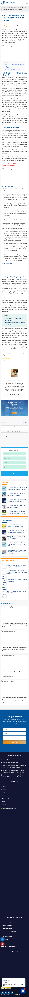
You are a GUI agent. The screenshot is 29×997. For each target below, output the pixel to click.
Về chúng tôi (4, 789)
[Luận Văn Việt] (8, 2)
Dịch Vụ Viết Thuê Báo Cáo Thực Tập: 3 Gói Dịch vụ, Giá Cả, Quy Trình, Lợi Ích (16, 512)
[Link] (15, 431)
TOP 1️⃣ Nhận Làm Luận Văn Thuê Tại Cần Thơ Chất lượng (16, 537)
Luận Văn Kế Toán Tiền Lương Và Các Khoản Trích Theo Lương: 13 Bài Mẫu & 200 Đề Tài (17, 572)
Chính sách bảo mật (6, 922)
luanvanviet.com (12, 384)
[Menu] (27, 3)
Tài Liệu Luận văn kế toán (13, 7)
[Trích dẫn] (12, 431)
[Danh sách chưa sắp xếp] (10, 431)
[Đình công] (7, 431)
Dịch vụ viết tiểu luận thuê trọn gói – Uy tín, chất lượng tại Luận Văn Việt (16, 525)
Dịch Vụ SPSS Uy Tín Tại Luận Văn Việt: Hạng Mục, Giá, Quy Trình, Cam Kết (16, 500)
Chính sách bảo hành (6, 925)
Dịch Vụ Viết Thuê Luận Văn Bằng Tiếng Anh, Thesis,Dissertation (16, 506)
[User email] (18, 395)
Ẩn (9, 62)
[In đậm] (2, 431)
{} (17, 431)
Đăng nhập (25, 422)
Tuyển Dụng (4, 804)
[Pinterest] (14, 395)
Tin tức (2, 795)
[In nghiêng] (4, 431)
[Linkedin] (16, 395)
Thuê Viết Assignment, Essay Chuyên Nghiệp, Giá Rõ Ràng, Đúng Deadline (16, 551)
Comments (10, 527)
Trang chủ (3, 7)
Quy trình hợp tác (5, 798)
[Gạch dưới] (5, 431)
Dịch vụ (3, 792)
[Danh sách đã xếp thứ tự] (9, 431)
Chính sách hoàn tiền (6, 928)
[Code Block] (14, 431)
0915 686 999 (6, 759)
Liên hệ (3, 801)
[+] (19, 431)
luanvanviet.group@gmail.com (10, 762)
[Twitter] (12, 395)
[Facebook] (10, 395)
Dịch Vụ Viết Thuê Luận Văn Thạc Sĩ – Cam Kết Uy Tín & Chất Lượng (16, 494)
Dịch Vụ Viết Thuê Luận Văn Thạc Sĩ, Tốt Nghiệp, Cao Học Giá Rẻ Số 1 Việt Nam (17, 488)
